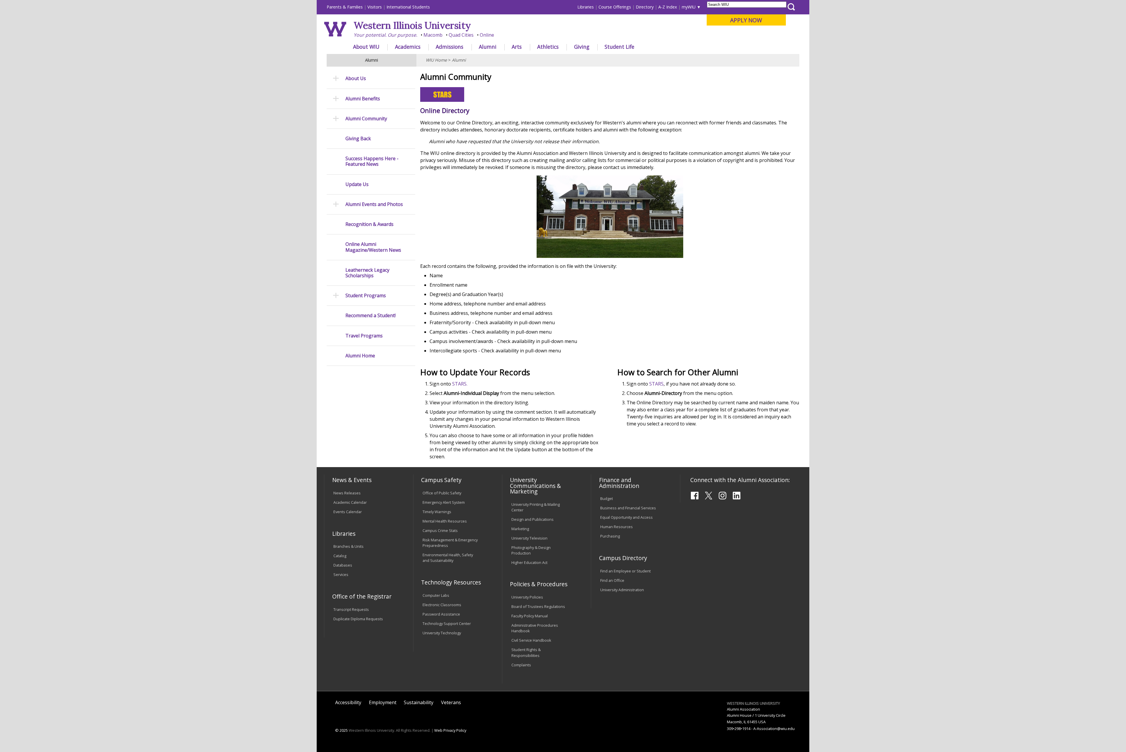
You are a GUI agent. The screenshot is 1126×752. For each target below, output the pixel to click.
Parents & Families (345, 7)
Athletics (548, 46)
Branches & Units (348, 546)
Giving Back (358, 138)
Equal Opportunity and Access (626, 517)
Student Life (619, 46)
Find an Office (612, 580)
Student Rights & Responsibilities (526, 652)
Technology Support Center (447, 623)
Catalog (339, 555)
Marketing (520, 528)
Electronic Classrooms (442, 604)
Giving (581, 46)
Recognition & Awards (369, 224)
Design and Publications (532, 519)
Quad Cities (461, 35)
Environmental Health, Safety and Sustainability (448, 557)
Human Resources (616, 526)
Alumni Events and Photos (374, 204)
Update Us (357, 184)
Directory (645, 7)
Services (340, 574)
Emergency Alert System (444, 502)
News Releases (347, 493)
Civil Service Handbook (531, 640)
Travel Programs (364, 336)
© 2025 (341, 730)
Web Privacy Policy (450, 730)
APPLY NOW (746, 20)
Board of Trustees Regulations (538, 606)
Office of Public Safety (442, 493)
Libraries (585, 7)
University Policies (527, 597)
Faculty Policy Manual (529, 616)
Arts (517, 46)
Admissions (449, 46)
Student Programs (365, 295)
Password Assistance (441, 614)
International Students (408, 7)
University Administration (622, 589)
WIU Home (436, 60)
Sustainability (418, 702)
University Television (529, 538)
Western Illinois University (412, 25)
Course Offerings (614, 7)
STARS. (459, 384)
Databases (342, 565)
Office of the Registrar (361, 596)
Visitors (374, 7)
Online (487, 35)
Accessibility (348, 702)
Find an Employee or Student (625, 571)
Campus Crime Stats (440, 530)
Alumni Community (366, 118)
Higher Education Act (529, 562)
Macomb (432, 35)
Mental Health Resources (445, 521)
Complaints (521, 664)
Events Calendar (347, 511)
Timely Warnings (437, 511)
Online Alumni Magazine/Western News (373, 247)
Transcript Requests (351, 609)
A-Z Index (667, 7)
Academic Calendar (350, 502)
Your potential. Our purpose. (385, 35)
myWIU (689, 7)
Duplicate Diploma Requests (358, 618)
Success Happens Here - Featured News (371, 161)
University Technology (442, 633)
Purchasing (610, 536)
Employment (382, 702)
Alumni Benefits (362, 99)
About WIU (366, 46)
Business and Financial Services (628, 508)
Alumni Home (360, 356)
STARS (656, 384)
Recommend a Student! (370, 315)
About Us (355, 78)
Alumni (487, 46)
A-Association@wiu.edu (774, 728)
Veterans (451, 702)
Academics (407, 46)
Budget (606, 498)
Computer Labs (436, 595)
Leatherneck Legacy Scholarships (367, 272)
